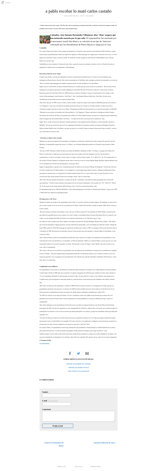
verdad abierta (45, 343)
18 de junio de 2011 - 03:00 (74, 16)
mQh (8, 3)
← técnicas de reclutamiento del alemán (53, 444)
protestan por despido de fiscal (78, 367)
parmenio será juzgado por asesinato (78, 364)
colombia (89, 16)
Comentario (46, 409)
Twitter (78, 353)
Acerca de (61, 466)
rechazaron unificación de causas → (105, 443)
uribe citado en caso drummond (78, 371)
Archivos (78, 466)
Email (87, 353)
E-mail (50, 401)
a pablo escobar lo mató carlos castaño (78, 11)
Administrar (95, 466)
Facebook (70, 353)
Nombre (45, 392)
